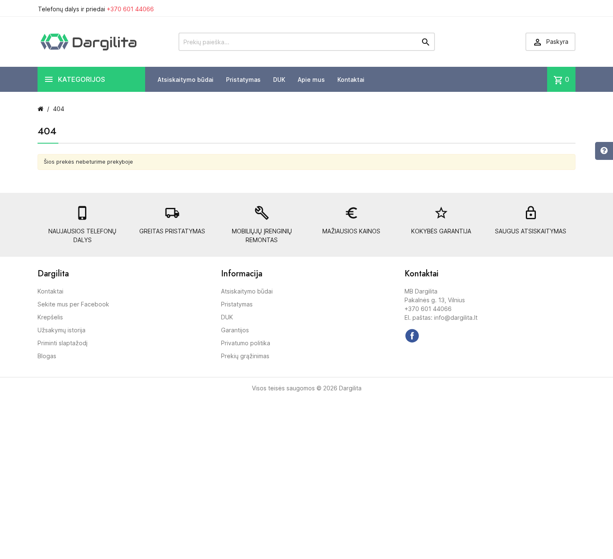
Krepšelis (50, 317)
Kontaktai (350, 79)
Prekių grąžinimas (245, 355)
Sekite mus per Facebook (73, 304)
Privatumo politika (245, 343)
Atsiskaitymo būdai (186, 79)
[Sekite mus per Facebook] (412, 335)
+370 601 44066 (130, 9)
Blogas (47, 355)
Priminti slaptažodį (63, 343)
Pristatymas (243, 79)
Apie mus (311, 79)
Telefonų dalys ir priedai (96, 9)
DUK (279, 79)
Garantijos (235, 330)
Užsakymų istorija (61, 330)
